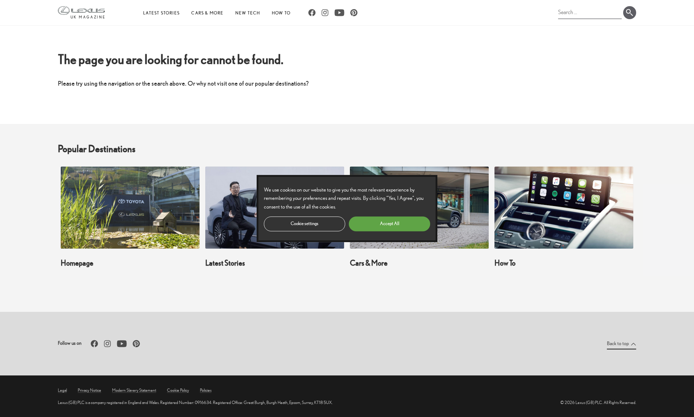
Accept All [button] (389, 223)
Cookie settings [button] (304, 223)
